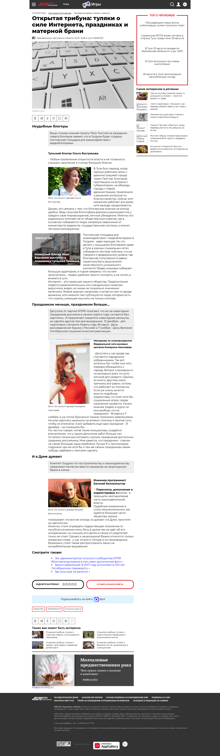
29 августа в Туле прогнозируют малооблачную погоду (162, 75)
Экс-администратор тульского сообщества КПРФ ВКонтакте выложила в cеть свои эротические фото (86, 560)
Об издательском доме (66, 697)
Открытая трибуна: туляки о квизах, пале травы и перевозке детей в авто (61, 645)
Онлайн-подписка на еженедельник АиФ (127, 697)
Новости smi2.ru (42, 687)
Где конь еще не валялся (71, 571)
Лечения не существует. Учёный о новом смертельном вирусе (167, 115)
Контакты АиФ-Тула (64, 701)
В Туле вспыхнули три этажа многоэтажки (162, 62)
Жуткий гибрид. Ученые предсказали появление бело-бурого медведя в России (169, 138)
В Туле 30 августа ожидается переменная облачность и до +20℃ (162, 50)
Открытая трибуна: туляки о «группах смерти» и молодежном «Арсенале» (62, 635)
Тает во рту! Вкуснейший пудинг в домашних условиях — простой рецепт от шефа (167, 96)
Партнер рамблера (82, 744)
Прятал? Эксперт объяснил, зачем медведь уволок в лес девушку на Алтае (167, 127)
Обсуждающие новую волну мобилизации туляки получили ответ (162, 24)
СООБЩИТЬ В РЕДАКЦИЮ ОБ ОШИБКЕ (150, 701)
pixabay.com (38, 110)
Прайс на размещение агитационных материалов (103, 701)
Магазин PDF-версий (92, 697)
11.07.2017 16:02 (39, 13)
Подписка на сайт (161, 697)
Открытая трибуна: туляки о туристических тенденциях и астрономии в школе (111, 635)
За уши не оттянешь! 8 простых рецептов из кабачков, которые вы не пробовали (169, 149)
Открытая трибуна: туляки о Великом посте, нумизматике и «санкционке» (112, 645)
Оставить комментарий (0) (110, 584)
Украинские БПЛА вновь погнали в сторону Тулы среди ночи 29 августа (162, 37)
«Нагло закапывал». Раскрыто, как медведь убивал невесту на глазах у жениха (168, 106)
